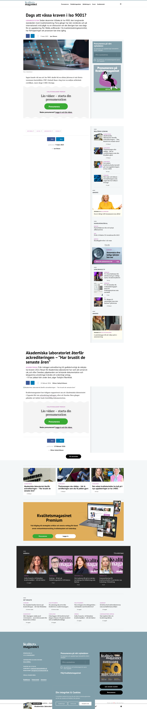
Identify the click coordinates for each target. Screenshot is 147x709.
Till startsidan (73, 456)
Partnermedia (35, 679)
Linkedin (63, 677)
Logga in (65, 536)
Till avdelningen (119, 553)
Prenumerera (65, 4)
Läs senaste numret (111, 687)
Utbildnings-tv (87, 4)
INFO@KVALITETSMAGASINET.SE (39, 670)
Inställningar (61, 703)
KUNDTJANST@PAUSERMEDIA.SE (39, 668)
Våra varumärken (42, 703)
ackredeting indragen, (48, 395)
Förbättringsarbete (75, 4)
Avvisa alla (73, 703)
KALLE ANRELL (27, 662)
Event (94, 4)
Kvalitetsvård (101, 4)
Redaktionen (26, 679)
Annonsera (43, 679)
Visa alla (107, 245)
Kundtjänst (52, 703)
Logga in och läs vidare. (63, 112)
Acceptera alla (85, 703)
